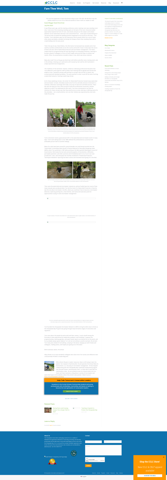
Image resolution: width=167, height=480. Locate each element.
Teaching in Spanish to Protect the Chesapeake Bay (89, 409)
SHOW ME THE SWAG (150, 475)
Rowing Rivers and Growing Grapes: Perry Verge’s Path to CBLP (61, 410)
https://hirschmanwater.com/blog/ (54, 376)
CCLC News (107, 48)
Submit (88, 465)
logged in (51, 425)
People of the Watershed (110, 52)
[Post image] (48, 410)
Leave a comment (73, 398)
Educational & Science (109, 50)
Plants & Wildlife (108, 55)
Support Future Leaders (72, 391)
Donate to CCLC (109, 37)
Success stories (108, 57)
